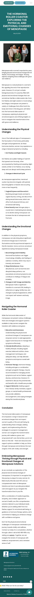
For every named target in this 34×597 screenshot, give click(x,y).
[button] (31, 3)
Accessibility (7, 590)
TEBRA (25, 594)
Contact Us (16, 590)
